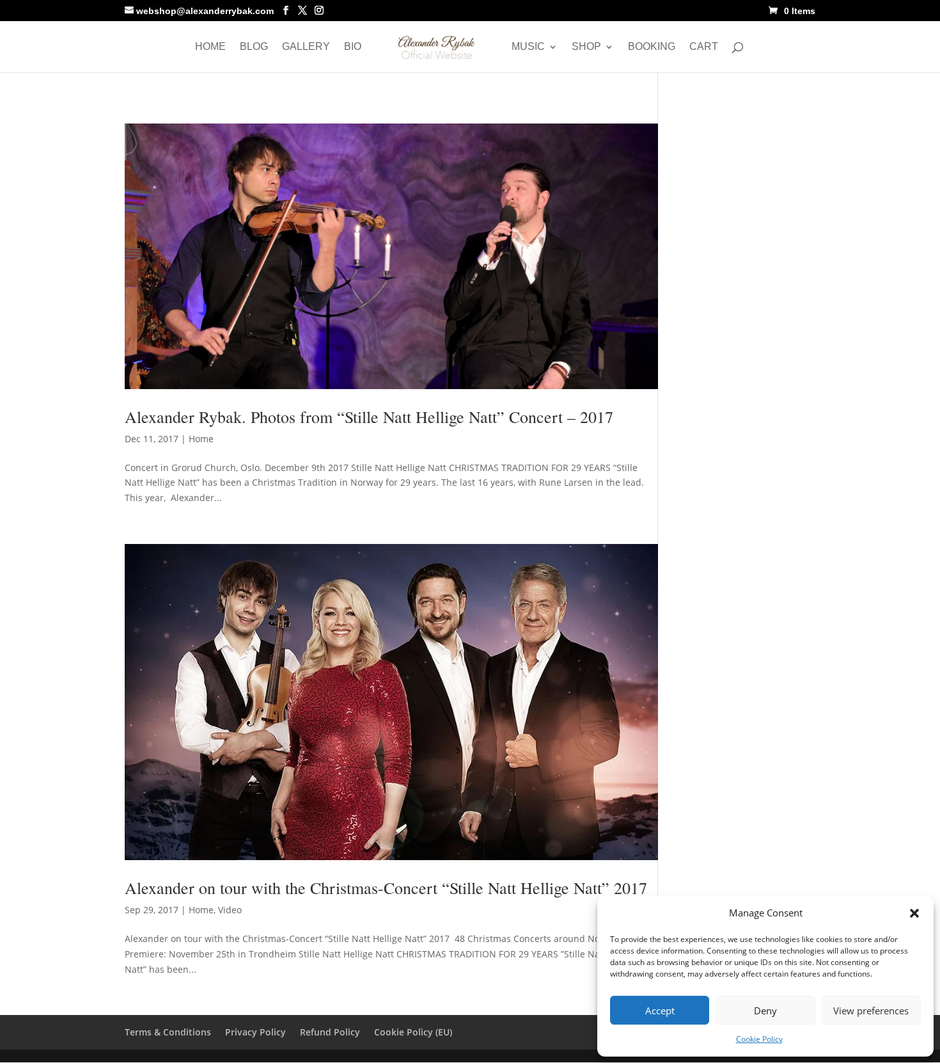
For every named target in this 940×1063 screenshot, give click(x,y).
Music (528, 47)
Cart (703, 47)
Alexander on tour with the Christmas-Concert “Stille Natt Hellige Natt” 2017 (386, 888)
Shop (586, 47)
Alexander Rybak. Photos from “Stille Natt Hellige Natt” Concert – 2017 (369, 417)
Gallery (306, 47)
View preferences (871, 1010)
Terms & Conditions (168, 1032)
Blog (254, 47)
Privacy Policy (255, 1032)
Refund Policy (330, 1032)
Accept (660, 1010)
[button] (914, 913)
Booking (651, 47)
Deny (765, 1010)
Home (210, 47)
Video (230, 910)
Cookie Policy (759, 1039)
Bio (352, 47)
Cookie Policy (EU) (413, 1032)
